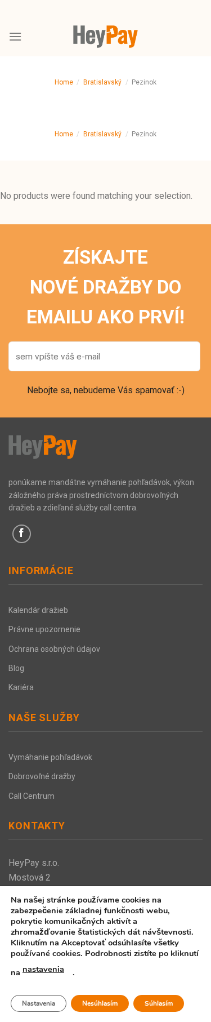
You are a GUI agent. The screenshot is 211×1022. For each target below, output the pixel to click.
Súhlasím (159, 1003)
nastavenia (43, 969)
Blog (16, 668)
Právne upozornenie (44, 629)
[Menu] (15, 36)
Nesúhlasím (100, 1003)
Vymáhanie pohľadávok (50, 757)
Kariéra (21, 687)
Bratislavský (102, 82)
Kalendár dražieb (38, 610)
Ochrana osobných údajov (54, 649)
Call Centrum (31, 796)
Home (64, 82)
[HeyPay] (106, 36)
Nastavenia (38, 1003)
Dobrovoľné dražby (41, 776)
